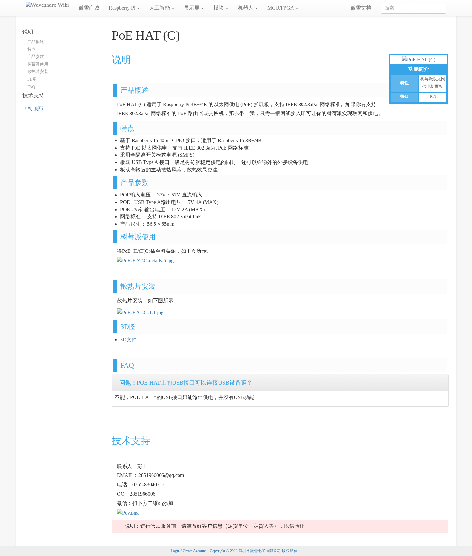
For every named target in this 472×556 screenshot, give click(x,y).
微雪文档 (361, 8)
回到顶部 (32, 108)
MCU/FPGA (281, 8)
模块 (219, 8)
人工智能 (160, 8)
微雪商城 (89, 8)
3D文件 (128, 339)
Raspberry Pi (122, 8)
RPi (433, 96)
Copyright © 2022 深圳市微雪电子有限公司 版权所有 (253, 551)
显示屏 (192, 8)
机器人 (246, 8)
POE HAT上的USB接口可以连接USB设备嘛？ (185, 382)
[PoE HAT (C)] (418, 59)
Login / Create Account (188, 551)
